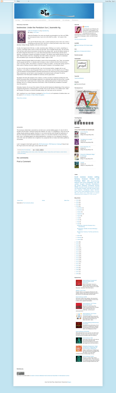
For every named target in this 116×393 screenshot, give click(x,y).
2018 (77, 249)
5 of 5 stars (36, 32)
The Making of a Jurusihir (86, 139)
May (78, 221)
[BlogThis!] (38, 150)
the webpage (66, 20)
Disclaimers (75, 20)
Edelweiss (84, 185)
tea (94, 192)
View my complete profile (80, 39)
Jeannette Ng (45, 30)
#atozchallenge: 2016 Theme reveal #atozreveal (89, 314)
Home (43, 200)
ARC (88, 181)
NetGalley (88, 184)
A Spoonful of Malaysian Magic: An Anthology (87, 155)
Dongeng (85, 194)
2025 (77, 202)
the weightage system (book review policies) (34, 20)
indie (98, 182)
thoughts (82, 184)
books (36, 151)
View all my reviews (22, 98)
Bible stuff (77, 192)
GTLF (88, 194)
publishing (87, 191)
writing (97, 177)
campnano (80, 189)
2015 (77, 255)
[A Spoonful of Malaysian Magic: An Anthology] (77, 157)
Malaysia (77, 182)
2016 (77, 253)
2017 (77, 252)
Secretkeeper (86, 189)
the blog (17, 20)
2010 (77, 265)
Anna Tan (86, 26)
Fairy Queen (40, 151)
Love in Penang (84, 132)
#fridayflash (90, 182)
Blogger (69, 382)
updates (77, 184)
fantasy (45, 151)
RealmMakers (95, 184)
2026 (77, 200)
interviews (81, 194)
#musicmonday (95, 181)
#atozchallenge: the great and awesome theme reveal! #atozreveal (90, 281)
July (78, 217)
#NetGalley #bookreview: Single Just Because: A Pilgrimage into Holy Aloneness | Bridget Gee (90, 347)
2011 (77, 263)
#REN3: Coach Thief (80, 290)
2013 (77, 259)
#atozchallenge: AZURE (81, 297)
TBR (91, 194)
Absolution (79, 188)
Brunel (92, 189)
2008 (77, 269)
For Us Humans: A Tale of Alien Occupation (33, 95)
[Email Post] (33, 149)
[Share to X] (39, 150)
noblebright (94, 194)
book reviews (32, 151)
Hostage (84, 188)
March (78, 235)
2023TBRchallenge (25, 151)
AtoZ (84, 181)
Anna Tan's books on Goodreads (84, 129)
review (61, 151)
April (78, 223)
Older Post (66, 200)
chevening (97, 191)
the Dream (78, 185)
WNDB (76, 187)
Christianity (91, 185)
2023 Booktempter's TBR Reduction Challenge (50, 144)
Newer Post (20, 200)
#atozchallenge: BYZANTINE (82, 331)
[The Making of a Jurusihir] (78, 142)
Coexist (82, 162)
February (79, 237)
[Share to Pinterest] (43, 150)
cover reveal (81, 191)
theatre (85, 187)
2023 (77, 206)
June (78, 219)
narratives (94, 188)
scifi (95, 182)
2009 (77, 267)
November (79, 209)
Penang (97, 185)
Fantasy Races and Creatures (53, 151)
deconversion (91, 187)
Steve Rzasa (46, 93)
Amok (88, 188)
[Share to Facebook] (41, 150)
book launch (83, 182)
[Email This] (36, 150)
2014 (77, 257)
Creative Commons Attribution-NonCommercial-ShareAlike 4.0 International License (49, 375)
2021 (77, 244)
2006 (77, 273)
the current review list (54, 20)
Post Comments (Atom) (28, 203)
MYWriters (92, 191)
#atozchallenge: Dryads (88, 356)
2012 (77, 261)
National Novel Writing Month (86, 192)
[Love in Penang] (77, 134)
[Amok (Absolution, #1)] (77, 149)
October (79, 211)
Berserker (97, 189)
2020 (77, 246)
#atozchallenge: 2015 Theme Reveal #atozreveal (89, 304)
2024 (77, 204)
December (79, 208)
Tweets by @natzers (79, 78)
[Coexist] (78, 165)
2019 (77, 248)
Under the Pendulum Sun (34, 30)
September (80, 213)
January (79, 239)
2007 (77, 271)
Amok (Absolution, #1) (85, 146)
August (79, 215)
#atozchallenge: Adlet (88, 338)
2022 (77, 242)
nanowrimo (81, 187)
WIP (90, 188)
